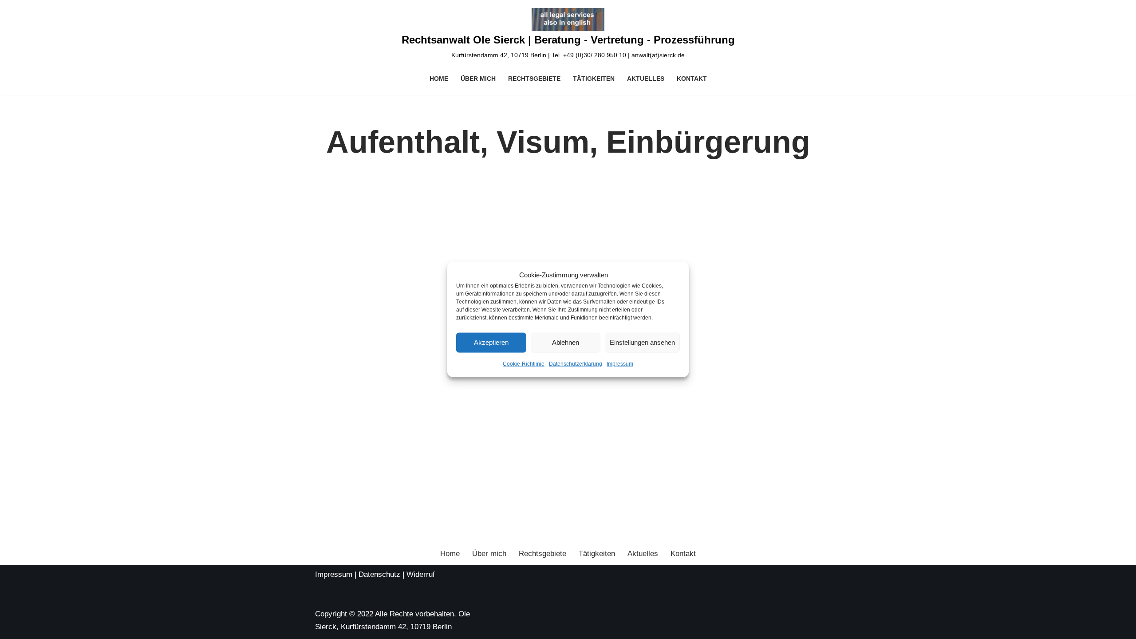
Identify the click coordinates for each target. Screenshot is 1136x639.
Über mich (478, 78)
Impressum (620, 364)
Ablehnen (565, 342)
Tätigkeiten (594, 78)
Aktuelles (645, 78)
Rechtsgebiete (534, 78)
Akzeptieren (491, 342)
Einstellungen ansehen (642, 342)
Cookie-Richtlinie (523, 364)
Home (439, 78)
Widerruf (420, 574)
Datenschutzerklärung (575, 364)
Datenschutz (379, 574)
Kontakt (692, 78)
